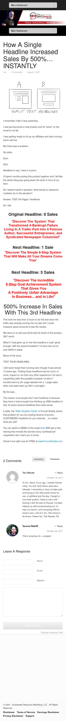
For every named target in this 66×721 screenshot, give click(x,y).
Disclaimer (9, 712)
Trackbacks (54, 459)
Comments (38, 459)
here (42, 427)
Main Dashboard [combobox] (19, 5)
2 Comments (16, 72)
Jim (4, 72)
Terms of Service (26, 712)
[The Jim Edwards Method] (33, 24)
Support (30, 715)
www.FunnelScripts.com (50, 441)
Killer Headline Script (26, 411)
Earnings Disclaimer (48, 712)
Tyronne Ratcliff (30, 526)
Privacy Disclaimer (13, 715)
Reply (60, 472)
